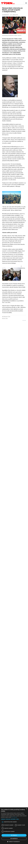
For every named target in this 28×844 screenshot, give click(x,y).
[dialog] (14, 825)
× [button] (26, 808)
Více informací (14, 817)
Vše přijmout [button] (14, 835)
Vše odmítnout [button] (14, 838)
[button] (14, 819)
